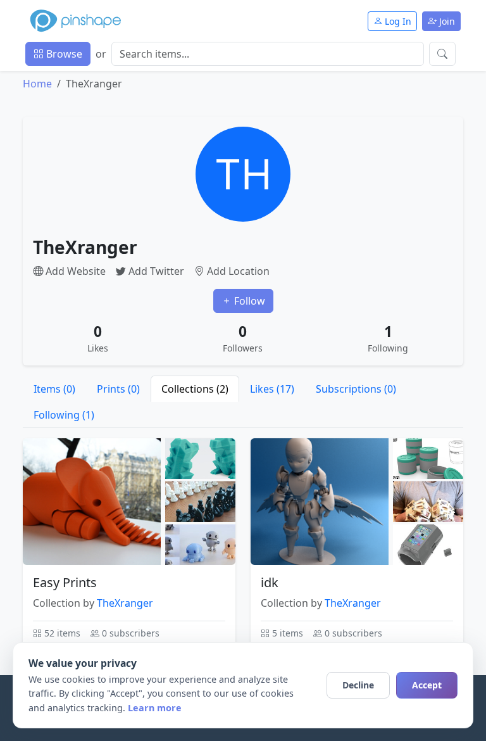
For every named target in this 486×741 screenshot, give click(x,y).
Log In (396, 21)
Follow (248, 301)
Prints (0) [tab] (118, 389)
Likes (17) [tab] (272, 389)
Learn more (155, 708)
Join (446, 21)
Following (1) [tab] (64, 415)
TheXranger (125, 603)
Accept (427, 685)
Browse (63, 54)
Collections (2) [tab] (194, 389)
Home (37, 84)
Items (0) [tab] (54, 389)
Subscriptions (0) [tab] (356, 389)
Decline (358, 685)
